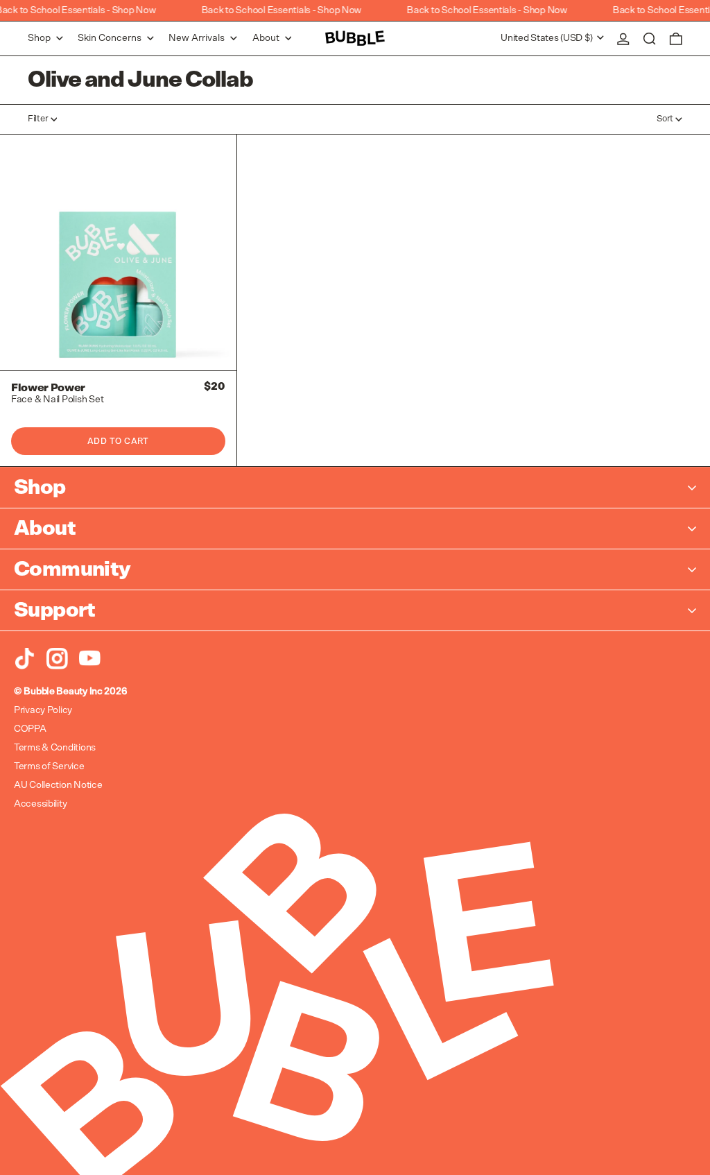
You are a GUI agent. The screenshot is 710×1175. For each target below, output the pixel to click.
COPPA (30, 729)
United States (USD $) (548, 38)
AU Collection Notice (58, 785)
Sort (665, 118)
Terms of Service (49, 766)
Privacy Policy (43, 710)
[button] (650, 38)
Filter (38, 118)
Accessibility (40, 804)
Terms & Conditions (55, 748)
